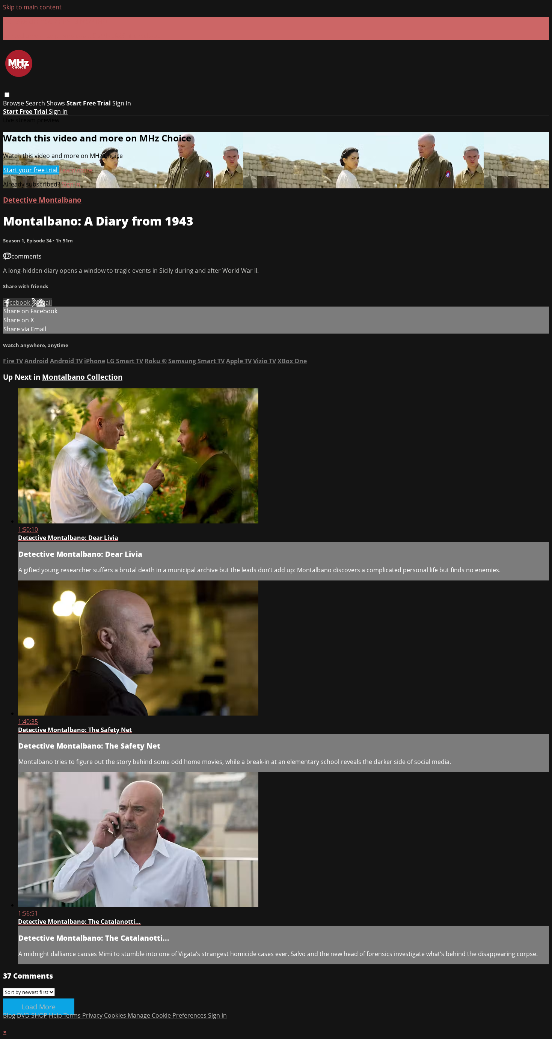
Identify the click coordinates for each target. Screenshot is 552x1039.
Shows (56, 103)
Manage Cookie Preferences (168, 1015)
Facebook (17, 302)
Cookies (116, 1015)
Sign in (121, 103)
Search (36, 103)
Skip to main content (32, 7)
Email (44, 302)
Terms (72, 1015)
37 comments (22, 256)
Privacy (93, 1015)
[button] (7, 94)
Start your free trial (31, 170)
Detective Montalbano (42, 199)
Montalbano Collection (82, 377)
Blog (9, 1015)
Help (56, 1015)
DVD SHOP (32, 1015)
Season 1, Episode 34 (28, 240)
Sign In (58, 111)
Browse (14, 103)
